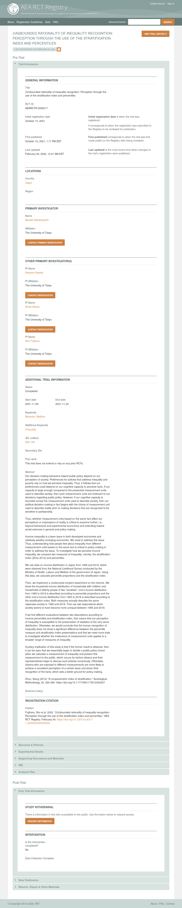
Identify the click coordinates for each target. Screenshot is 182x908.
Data (47, 22)
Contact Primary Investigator (45, 242)
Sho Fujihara (32, 341)
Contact (170, 903)
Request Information (40, 821)
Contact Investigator (40, 295)
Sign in (170, 3)
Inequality (30, 429)
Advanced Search (117, 21)
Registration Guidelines (30, 22)
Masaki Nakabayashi (37, 220)
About (10, 22)
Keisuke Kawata (34, 272)
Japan (28, 182)
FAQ (55, 22)
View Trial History (154, 33)
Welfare (40, 416)
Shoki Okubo (32, 306)
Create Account (157, 3)
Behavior (30, 416)
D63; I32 (30, 442)
